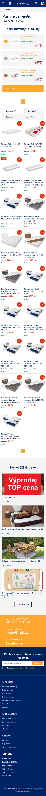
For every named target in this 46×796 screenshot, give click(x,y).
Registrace (6, 744)
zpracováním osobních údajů (24, 668)
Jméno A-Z (30, 117)
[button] (3, 3)
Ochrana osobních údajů (11, 700)
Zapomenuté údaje (9, 747)
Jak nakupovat (7, 693)
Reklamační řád (7, 690)
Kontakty (5, 725)
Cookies (5, 707)
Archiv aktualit (22, 604)
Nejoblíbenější (11, 111)
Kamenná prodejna (9, 722)
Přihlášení (5, 740)
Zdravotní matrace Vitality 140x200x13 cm (29, 54)
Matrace (8, 9)
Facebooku (14, 643)
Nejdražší (9, 117)
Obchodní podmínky (9, 687)
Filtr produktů (9, 88)
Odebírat (38, 663)
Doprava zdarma (8, 697)
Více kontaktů (7, 776)
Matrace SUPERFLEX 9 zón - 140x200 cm (28, 71)
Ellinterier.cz (20, 789)
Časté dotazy (7, 704)
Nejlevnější (32, 111)
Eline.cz (27, 791)
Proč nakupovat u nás (9, 719)
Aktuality (5, 729)
